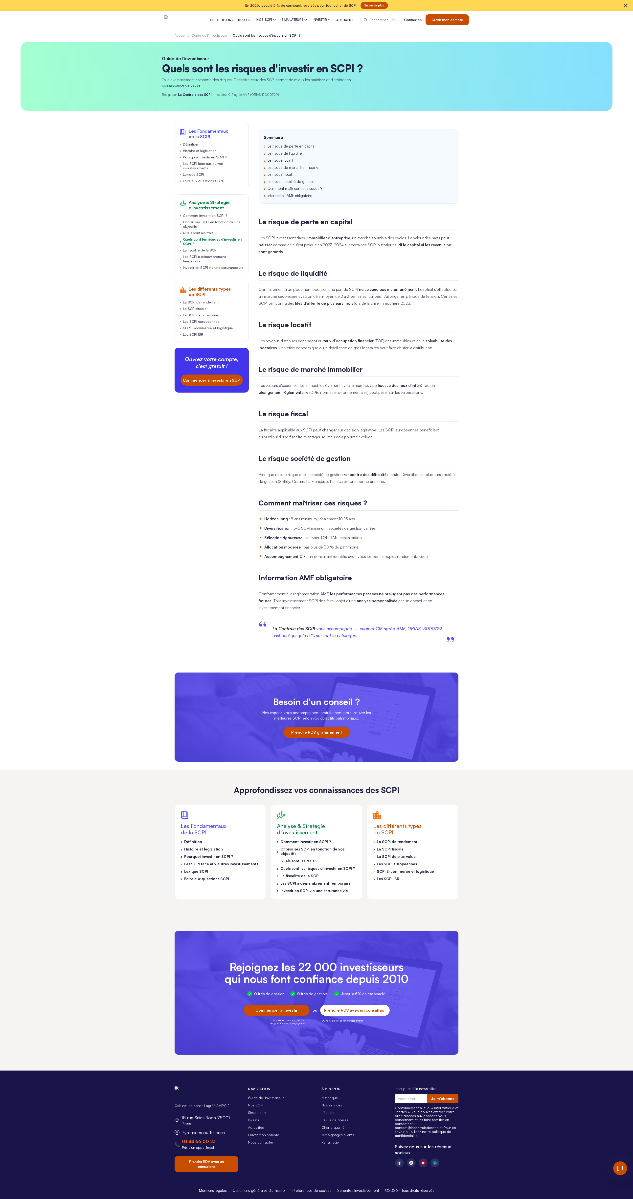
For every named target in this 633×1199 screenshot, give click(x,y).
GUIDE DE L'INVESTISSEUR (230, 20)
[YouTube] (423, 1162)
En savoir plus (374, 5)
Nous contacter (260, 1142)
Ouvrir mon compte (447, 20)
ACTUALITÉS (346, 20)
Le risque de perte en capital (291, 146)
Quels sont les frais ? (198, 233)
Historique (329, 1098)
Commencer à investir (276, 1010)
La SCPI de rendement (199, 302)
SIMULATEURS (293, 20)
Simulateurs (257, 1112)
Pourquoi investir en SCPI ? (203, 157)
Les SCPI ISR (191, 334)
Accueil (180, 35)
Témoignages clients (337, 1135)
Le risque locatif (280, 160)
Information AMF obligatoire (290, 195)
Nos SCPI (255, 1105)
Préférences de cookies (312, 1190)
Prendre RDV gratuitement (316, 732)
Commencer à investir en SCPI (212, 380)
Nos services (331, 1105)
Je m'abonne (442, 1098)
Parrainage (330, 1142)
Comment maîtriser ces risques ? (295, 188)
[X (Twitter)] (411, 1162)
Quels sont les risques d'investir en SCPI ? (211, 241)
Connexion (413, 20)
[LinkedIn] (434, 1162)
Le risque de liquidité (285, 153)
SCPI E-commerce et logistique (206, 328)
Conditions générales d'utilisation (260, 1190)
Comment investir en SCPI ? (203, 215)
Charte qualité (332, 1127)
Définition (189, 144)
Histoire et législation (198, 151)
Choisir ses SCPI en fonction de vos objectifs (210, 224)
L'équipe (328, 1112)
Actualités (256, 1127)
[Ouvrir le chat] (620, 1168)
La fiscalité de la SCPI (198, 250)
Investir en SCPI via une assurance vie (211, 267)
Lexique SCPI (192, 174)
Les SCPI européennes (199, 321)
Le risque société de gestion (291, 181)
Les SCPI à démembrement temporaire (203, 258)
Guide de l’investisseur (209, 35)
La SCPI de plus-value (199, 315)
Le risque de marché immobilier (294, 167)
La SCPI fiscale (193, 308)
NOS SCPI (264, 20)
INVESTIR (320, 20)
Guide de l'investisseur (266, 1098)
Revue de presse (334, 1120)
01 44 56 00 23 (199, 1141)
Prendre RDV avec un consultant (355, 1010)
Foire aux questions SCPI (201, 181)
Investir (253, 1120)
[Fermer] (625, 5)
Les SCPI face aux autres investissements (201, 165)
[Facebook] (399, 1162)
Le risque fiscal (280, 174)
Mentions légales (213, 1190)
